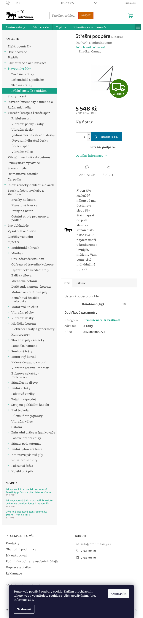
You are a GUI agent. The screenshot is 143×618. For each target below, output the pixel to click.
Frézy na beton (22, 211)
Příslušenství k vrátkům (29, 91)
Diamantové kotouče (23, 174)
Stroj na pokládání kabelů (30, 405)
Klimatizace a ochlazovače (27, 63)
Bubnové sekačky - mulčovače (25, 375)
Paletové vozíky (23, 394)
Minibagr (18, 253)
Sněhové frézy (22, 351)
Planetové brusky (24, 205)
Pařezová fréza (22, 466)
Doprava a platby (18, 567)
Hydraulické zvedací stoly (30, 270)
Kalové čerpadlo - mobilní (30, 362)
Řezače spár (20, 146)
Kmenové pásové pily (27, 455)
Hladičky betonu (23, 323)
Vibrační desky (22, 129)
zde (30, 600)
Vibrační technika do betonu (29, 157)
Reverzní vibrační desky (30, 140)
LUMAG (13, 242)
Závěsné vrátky (22, 74)
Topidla (13, 57)
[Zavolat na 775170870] (11, 2)
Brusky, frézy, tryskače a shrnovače (26, 192)
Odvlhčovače (17, 52)
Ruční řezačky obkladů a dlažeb (31, 185)
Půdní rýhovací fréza (26, 449)
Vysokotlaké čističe (22, 231)
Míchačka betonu (24, 281)
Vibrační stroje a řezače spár (29, 113)
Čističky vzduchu (20, 237)
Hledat (85, 15)
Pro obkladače (18, 225)
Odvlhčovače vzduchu (27, 259)
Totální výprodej (23, 399)
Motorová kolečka (24, 307)
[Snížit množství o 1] (89, 139)
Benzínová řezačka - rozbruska (26, 300)
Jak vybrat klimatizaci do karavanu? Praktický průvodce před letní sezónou (28, 491)
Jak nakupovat (16, 555)
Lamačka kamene (24, 346)
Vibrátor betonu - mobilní (30, 368)
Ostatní (16, 427)
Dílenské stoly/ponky (27, 416)
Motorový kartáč (23, 357)
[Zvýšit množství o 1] (89, 134)
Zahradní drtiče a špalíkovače (33, 432)
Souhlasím (119, 594)
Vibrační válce (22, 152)
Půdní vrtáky (21, 388)
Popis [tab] (67, 283)
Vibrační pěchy (22, 312)
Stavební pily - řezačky (28, 340)
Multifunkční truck (25, 248)
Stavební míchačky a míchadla (30, 102)
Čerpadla (14, 179)
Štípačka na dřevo (24, 382)
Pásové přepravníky (26, 438)
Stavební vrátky (19, 68)
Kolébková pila (22, 471)
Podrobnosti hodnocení (90, 47)
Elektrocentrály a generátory (33, 329)
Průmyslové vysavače (24, 163)
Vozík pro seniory (24, 460)
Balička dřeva (21, 275)
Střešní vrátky (21, 85)
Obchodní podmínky (21, 549)
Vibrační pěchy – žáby (27, 124)
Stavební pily (17, 168)
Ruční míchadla (19, 107)
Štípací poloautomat (26, 443)
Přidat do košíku (109, 136)
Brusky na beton (23, 200)
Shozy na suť (17, 96)
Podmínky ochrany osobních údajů (32, 561)
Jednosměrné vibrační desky (33, 135)
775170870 (88, 551)
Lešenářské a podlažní (27, 80)
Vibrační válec (22, 421)
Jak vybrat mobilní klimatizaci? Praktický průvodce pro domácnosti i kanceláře (29, 502)
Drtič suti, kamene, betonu (31, 286)
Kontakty (67, 3)
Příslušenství (21, 118)
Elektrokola (20, 410)
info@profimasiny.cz (96, 544)
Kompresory (20, 334)
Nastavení (24, 609)
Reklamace (14, 573)
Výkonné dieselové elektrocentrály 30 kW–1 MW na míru (26, 513)
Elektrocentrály (19, 46)
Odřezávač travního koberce (32, 264)
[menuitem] (15, 27)
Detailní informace (89, 155)
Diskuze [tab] (80, 283)
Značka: (90, 51)
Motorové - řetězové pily (29, 292)
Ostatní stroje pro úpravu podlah (30, 218)
